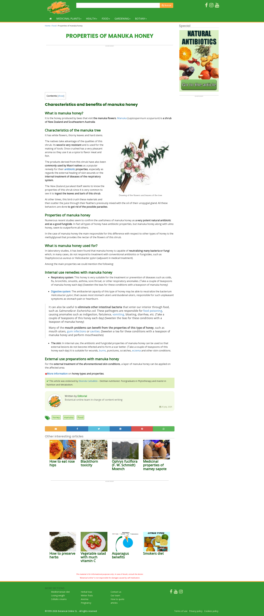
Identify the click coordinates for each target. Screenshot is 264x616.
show (61, 95)
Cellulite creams (59, 599)
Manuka (122, 118)
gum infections (76, 331)
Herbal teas (86, 591)
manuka (68, 417)
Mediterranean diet (60, 591)
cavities (95, 331)
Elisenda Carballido (88, 381)
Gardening (122, 18)
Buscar (167, 5)
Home (47, 25)
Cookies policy (211, 611)
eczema (136, 350)
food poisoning (152, 311)
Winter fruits (87, 595)
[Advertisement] (109, 68)
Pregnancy (86, 602)
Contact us (116, 591)
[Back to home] (50, 18)
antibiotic (69, 169)
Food (105, 18)
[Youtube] (176, 592)
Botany (140, 18)
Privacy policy (195, 611)
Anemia (84, 599)
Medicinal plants (68, 18)
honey (56, 417)
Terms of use (180, 611)
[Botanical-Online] (59, 7)
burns (102, 350)
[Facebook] (171, 592)
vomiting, (119, 314)
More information (57, 373)
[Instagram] (181, 592)
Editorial (82, 396)
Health (91, 18)
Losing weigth (58, 595)
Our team (115, 595)
